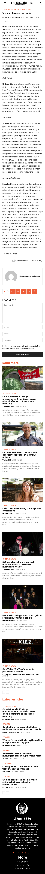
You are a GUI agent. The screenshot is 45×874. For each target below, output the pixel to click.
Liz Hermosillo (8, 745)
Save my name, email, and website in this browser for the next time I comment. (21, 347)
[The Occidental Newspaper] (23, 3)
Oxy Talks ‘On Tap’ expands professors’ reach (18, 670)
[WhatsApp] (34, 291)
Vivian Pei (6, 460)
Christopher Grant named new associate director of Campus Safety (19, 455)
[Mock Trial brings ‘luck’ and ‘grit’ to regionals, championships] (22, 597)
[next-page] (7, 692)
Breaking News (10, 394)
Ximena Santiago (12, 17)
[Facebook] (23, 291)
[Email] (12, 291)
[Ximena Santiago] (11, 277)
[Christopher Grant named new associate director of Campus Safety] (22, 434)
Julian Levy (7, 758)
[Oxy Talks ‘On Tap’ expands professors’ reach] (22, 651)
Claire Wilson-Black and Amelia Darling (20, 674)
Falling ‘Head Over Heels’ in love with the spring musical (20, 767)
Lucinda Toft (8, 514)
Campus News (9, 449)
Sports (6, 724)
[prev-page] (3, 692)
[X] (29, 291)
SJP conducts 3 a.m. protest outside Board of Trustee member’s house (18, 564)
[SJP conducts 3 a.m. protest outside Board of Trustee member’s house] (22, 544)
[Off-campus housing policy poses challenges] (22, 490)
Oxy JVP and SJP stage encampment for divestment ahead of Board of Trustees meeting (19, 400)
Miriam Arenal (8, 621)
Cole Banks (7, 772)
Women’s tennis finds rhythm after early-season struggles (22, 741)
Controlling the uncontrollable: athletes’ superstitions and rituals (21, 728)
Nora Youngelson (10, 732)
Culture (7, 763)
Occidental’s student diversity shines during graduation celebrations (19, 782)
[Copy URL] (17, 291)
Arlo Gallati (8, 787)
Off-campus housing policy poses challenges (21, 509)
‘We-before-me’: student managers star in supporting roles (21, 754)
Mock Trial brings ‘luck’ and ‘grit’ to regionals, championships (22, 616)
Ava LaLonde (8, 406)
